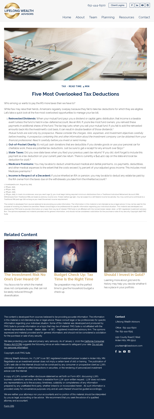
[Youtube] (124, 352)
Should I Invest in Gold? (124, 274)
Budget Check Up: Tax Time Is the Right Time (73, 276)
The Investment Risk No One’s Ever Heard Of (25, 276)
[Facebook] (116, 352)
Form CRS (9, 406)
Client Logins (117, 5)
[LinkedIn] (120, 352)
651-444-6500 (97, 5)
